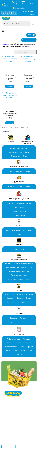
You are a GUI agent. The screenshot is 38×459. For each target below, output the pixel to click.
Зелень (27, 186)
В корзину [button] (10, 86)
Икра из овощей (11, 347)
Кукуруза (28, 343)
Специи (28, 298)
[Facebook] (3, 13)
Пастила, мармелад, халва (19, 271)
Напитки (19, 225)
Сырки (25, 156)
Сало (15, 207)
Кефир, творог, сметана (18, 148)
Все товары (11, 142)
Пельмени (23, 318)
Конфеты (7, 263)
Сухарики (18, 171)
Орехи (31, 267)
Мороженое (15, 156)
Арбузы (30, 347)
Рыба (22, 207)
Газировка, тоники (18, 230)
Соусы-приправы (13, 302)
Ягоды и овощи (13, 322)
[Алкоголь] (19, 240)
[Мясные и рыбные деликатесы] (19, 193)
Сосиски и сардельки (23, 203)
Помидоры (27, 339)
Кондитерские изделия (19, 260)
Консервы (10, 298)
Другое (19, 354)
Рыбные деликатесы (19, 211)
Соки (30, 230)
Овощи (19, 186)
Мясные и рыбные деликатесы (19, 199)
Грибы (22, 347)
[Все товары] (10, 137)
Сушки (27, 171)
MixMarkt (28, 453)
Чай (12, 294)
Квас (19, 234)
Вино (16, 249)
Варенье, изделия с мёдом (23, 263)
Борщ (15, 350)
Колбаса (10, 203)
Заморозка (19, 313)
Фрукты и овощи (19, 182)
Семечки (20, 298)
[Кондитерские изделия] (19, 255)
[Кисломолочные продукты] (27, 137)
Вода (7, 230)
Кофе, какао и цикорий (25, 294)
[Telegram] (11, 13)
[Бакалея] (19, 286)
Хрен (31, 350)
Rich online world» (25, 455)
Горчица (23, 350)
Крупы (6, 294)
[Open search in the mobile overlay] (16, 23)
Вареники (13, 318)
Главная (4, 127)
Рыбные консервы (13, 339)
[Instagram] (7, 13)
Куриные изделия (19, 215)
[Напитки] (19, 221)
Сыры (27, 152)
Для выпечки (27, 302)
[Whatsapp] (15, 13)
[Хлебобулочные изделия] (19, 162)
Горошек (18, 343)
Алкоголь (19, 244)
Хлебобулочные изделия (19, 166)
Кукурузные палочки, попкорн (15, 267)
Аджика (8, 350)
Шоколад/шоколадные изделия (19, 279)
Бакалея (19, 290)
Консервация (19, 334)
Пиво (22, 249)
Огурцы (10, 343)
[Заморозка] (19, 309)
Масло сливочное (15, 152)
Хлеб (10, 171)
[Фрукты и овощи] (19, 177)
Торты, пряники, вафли (19, 275)
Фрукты (11, 186)
